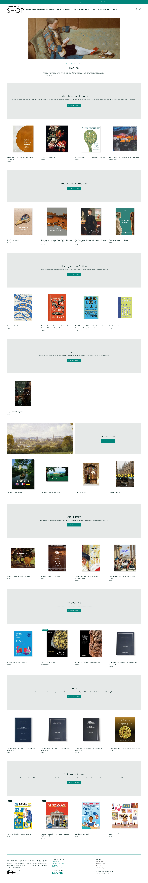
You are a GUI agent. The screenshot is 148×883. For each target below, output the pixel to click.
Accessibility (100, 861)
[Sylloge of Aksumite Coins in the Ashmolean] (125, 730)
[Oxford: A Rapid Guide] (23, 474)
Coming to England (82, 834)
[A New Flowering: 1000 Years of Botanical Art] (91, 139)
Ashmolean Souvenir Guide (118, 240)
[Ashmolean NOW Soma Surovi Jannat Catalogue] (23, 139)
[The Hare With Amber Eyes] (57, 558)
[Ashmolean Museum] (15, 9)
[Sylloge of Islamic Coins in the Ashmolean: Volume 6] (125, 644)
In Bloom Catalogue (48, 157)
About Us (55, 865)
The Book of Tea (114, 326)
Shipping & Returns (58, 863)
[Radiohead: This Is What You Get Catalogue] (125, 139)
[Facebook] (53, 874)
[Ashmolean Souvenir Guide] (125, 222)
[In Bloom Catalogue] (57, 139)
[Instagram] (55, 874)
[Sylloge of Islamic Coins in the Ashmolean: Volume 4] (91, 730)
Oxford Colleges (114, 492)
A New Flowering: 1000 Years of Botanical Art (90, 157)
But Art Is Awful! (114, 834)
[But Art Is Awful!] (125, 816)
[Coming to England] (91, 816)
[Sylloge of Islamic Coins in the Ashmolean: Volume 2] (23, 730)
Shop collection (74, 105)
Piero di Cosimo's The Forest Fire (18, 576)
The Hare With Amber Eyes (50, 576)
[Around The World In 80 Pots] (23, 644)
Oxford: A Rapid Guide (15, 492)
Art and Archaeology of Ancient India (88, 662)
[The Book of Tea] (125, 307)
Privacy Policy (100, 863)
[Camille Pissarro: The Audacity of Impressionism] (91, 558)
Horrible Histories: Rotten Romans (19, 834)
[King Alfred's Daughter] (23, 393)
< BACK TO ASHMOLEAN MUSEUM (17, 2)
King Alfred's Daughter (15, 412)
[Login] (137, 9)
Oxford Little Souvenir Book (50, 492)
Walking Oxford (80, 492)
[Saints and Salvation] (57, 644)
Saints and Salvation (48, 662)
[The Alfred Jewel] (23, 222)
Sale (115, 9)
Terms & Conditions (102, 866)
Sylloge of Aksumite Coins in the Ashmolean (124, 748)
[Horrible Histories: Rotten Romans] (23, 816)
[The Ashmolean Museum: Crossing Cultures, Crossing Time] (91, 222)
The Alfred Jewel (13, 240)
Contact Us (55, 861)
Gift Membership (57, 867)
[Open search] (134, 9)
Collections (74, 64)
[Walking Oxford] (91, 474)
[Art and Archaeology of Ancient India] (91, 644)
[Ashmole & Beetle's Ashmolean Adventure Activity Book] (57, 816)
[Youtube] (61, 874)
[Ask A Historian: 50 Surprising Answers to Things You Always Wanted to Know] (91, 307)
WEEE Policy (100, 868)
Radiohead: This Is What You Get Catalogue (124, 157)
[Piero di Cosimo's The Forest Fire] (23, 558)
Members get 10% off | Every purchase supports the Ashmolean (92, 2)
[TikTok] (58, 874)
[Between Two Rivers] (23, 307)
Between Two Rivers (14, 326)
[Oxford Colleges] (125, 474)
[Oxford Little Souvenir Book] (57, 474)
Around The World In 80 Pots (17, 662)
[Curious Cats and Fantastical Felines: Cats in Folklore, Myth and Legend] (57, 307)
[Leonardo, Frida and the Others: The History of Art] (125, 558)
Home (67, 64)
